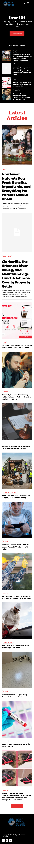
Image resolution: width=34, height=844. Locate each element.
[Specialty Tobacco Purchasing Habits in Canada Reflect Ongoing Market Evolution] (6, 94)
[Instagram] (7, 840)
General (16, 90)
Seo (15, 79)
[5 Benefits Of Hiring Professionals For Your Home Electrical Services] (17, 571)
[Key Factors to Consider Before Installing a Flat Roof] (17, 620)
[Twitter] (10, 840)
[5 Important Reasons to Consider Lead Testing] (17, 719)
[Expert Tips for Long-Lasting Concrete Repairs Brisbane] (17, 670)
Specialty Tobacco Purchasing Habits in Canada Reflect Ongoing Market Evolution (21, 96)
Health (5, 741)
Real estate (17, 63)
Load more (16, 806)
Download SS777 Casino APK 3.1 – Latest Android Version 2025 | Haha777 (16, 547)
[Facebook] (3, 840)
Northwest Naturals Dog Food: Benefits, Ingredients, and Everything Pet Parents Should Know (22, 57)
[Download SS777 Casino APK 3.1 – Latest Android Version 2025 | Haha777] (17, 520)
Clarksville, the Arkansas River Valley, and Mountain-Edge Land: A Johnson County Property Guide (22, 70)
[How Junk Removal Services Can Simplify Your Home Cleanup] (17, 470)
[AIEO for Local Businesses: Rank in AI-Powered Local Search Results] (6, 82)
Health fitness (7, 642)
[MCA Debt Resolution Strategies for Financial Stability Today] (17, 421)
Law (4, 443)
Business (6, 541)
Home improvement (10, 492)
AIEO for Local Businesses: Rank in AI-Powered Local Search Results (22, 84)
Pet (15, 51)
